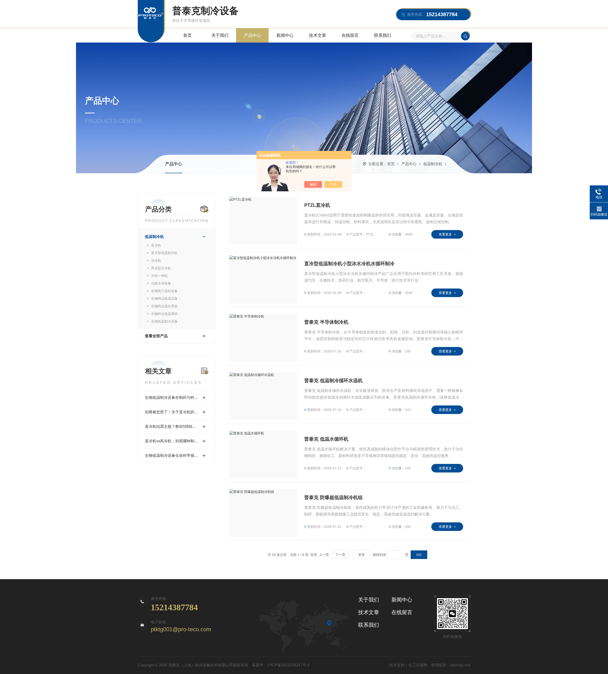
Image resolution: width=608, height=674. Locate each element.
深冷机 (156, 260)
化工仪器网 (417, 665)
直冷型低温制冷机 (164, 253)
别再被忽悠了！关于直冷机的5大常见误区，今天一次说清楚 (177, 412)
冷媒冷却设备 (161, 283)
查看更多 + (447, 234)
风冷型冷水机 (161, 268)
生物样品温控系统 (164, 306)
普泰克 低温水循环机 (326, 439)
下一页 (340, 555)
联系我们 (382, 35)
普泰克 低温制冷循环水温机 (333, 380)
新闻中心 (285, 35)
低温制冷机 (432, 164)
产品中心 (252, 35)
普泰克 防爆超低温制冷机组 (333, 497)
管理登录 (438, 665)
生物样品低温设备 (164, 298)
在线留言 (350, 35)
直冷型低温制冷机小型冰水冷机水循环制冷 (349, 263)
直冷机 (156, 245)
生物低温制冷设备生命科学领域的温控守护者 (177, 455)
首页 (187, 35)
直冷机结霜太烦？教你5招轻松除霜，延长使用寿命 (177, 426)
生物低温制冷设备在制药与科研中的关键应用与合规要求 (177, 397)
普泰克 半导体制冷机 (326, 322)
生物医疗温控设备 (164, 291)
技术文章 (317, 35)
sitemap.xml (460, 665)
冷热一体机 (159, 276)
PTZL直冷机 (317, 205)
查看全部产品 (156, 336)
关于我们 (219, 35)
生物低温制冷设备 (164, 321)
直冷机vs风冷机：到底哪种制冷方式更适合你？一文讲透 (177, 441)
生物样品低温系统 (164, 314)
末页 (361, 555)
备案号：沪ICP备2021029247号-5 (281, 665)
